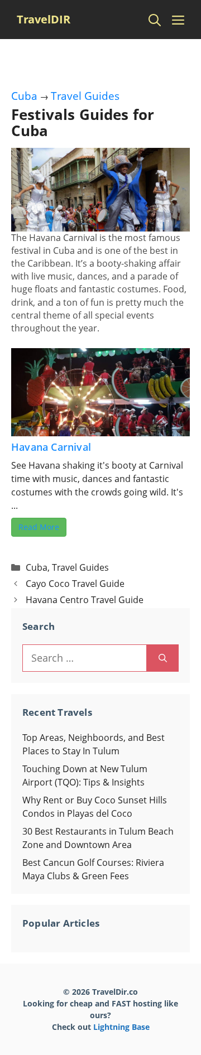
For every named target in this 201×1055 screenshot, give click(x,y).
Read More (38, 527)
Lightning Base (121, 1027)
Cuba (24, 96)
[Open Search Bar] (155, 19)
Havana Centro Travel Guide (84, 600)
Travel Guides (85, 96)
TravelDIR (43, 19)
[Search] (163, 658)
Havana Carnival (51, 447)
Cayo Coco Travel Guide (75, 583)
